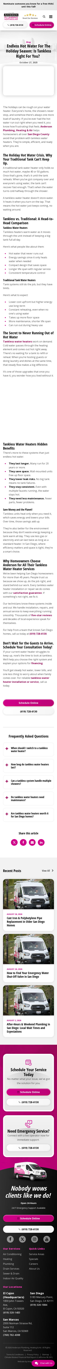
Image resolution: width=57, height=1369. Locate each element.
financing (37, 663)
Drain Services (11, 1268)
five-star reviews (41, 615)
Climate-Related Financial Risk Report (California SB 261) (28, 1357)
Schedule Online (28, 703)
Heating (7, 1259)
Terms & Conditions (15, 1354)
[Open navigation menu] (51, 16)
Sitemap (45, 1354)
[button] (15, 25)
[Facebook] (23, 842)
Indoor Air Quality (13, 1278)
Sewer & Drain (11, 1273)
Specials (33, 1259)
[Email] (32, 842)
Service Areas (36, 1254)
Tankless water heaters (17, 341)
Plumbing (8, 1263)
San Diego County (38, 134)
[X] (14, 842)
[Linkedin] (41, 842)
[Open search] (44, 16)
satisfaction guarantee (27, 593)
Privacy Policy (33, 1354)
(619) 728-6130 (38, 633)
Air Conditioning (12, 1254)
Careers (33, 1263)
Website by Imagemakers (28, 1361)
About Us (34, 1268)
